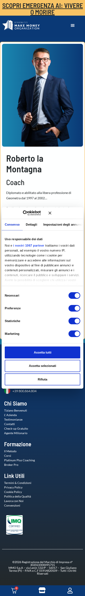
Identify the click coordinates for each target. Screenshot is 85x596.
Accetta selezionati (42, 366)
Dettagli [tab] (31, 224)
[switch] (70, 308)
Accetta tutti (42, 352)
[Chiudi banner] (64, 213)
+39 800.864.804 (24, 391)
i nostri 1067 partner (28, 245)
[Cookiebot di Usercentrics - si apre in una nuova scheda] (29, 213)
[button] (73, 25)
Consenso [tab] (12, 224)
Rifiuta (42, 379)
